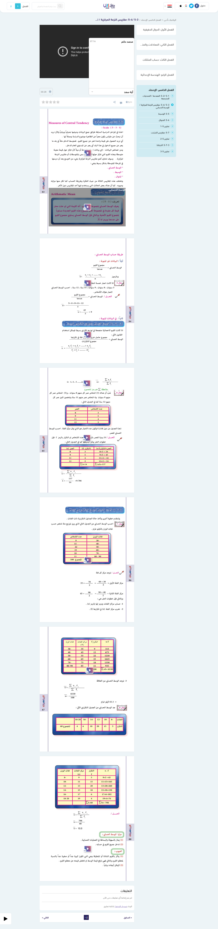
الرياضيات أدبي (170, 19)
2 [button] (11, 6)
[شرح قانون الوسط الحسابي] (86, 383)
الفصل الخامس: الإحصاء (151, 19)
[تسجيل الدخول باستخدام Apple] (180, 6)
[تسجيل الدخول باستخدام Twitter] (191, 6)
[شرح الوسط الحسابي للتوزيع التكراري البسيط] (87, 334)
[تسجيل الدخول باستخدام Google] (186, 6)
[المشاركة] (114, 101)
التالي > (45, 917)
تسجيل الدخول (121, 906)
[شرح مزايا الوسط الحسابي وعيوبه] (87, 848)
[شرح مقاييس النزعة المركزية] (87, 153)
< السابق (128, 917)
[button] (168, 6)
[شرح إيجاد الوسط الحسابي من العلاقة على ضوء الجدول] (89, 670)
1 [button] (17, 6)
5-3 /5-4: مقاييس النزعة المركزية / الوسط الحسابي (115, 19)
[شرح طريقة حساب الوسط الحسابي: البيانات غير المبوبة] (87, 283)
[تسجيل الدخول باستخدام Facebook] (197, 6)
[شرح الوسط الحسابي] (87, 207)
